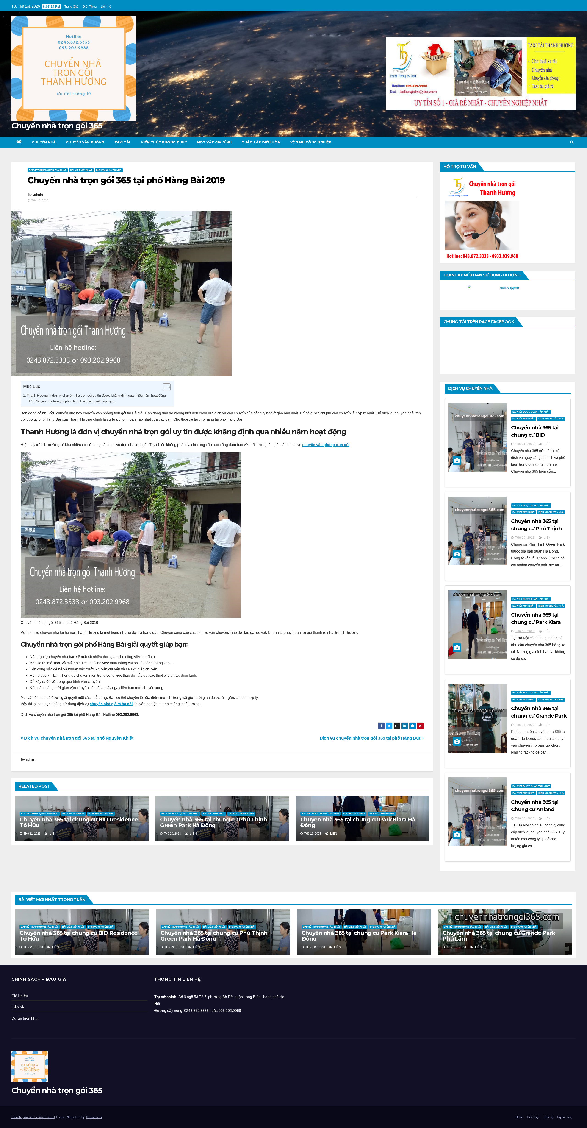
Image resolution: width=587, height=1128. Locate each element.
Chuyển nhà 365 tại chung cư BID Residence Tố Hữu (79, 822)
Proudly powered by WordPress (32, 1117)
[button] (572, 142)
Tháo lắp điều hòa (261, 142)
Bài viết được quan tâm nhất (47, 170)
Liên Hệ (106, 6)
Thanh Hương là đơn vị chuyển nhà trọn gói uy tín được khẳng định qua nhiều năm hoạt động (96, 395)
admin (38, 195)
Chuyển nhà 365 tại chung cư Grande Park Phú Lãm (539, 715)
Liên (53, 833)
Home (519, 1117)
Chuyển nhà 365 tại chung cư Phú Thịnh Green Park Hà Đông (213, 822)
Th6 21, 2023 (525, 444)
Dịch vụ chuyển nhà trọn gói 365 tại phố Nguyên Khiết (78, 738)
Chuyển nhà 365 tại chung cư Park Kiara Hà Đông (357, 822)
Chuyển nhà (44, 142)
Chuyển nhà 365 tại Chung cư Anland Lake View (534, 809)
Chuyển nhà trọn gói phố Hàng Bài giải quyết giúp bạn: (74, 401)
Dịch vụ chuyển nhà (108, 170)
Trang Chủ (71, 6)
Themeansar (94, 1117)
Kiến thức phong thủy (163, 142)
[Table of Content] (167, 387)
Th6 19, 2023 (525, 631)
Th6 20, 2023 (525, 537)
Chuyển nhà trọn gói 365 (56, 126)
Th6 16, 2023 (525, 818)
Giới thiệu (19, 996)
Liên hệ (17, 1007)
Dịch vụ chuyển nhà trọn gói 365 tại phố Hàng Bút (370, 738)
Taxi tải (122, 142)
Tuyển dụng (564, 1117)
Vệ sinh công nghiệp (310, 142)
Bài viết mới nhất (81, 170)
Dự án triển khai (24, 1018)
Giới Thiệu (90, 6)
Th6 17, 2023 (525, 724)
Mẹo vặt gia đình (214, 142)
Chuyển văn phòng (85, 142)
